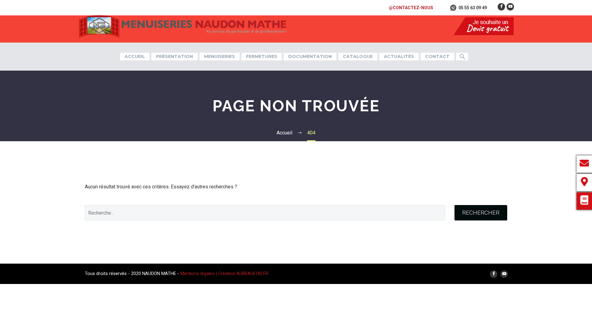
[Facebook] (501, 6)
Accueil (135, 56)
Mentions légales (198, 273)
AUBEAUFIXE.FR (252, 273)
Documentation (310, 56)
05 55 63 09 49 (472, 7)
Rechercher (481, 212)
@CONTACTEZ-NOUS (411, 7)
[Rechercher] (462, 56)
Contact (437, 56)
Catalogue (358, 56)
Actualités (399, 56)
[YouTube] (510, 6)
